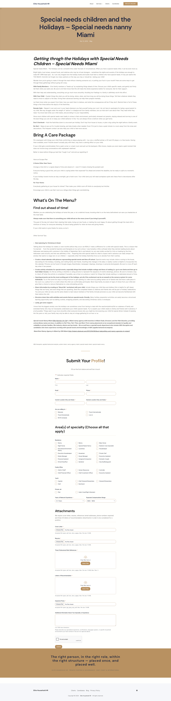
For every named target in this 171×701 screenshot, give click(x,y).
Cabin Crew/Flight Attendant (87, 492)
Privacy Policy (95, 690)
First (56, 385)
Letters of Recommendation (63, 575)
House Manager (83, 456)
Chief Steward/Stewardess (86, 481)
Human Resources (84, 470)
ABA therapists (37, 344)
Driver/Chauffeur (63, 462)
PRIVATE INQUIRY (130, 4)
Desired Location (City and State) (96, 400)
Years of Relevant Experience (64, 497)
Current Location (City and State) (65, 400)
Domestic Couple (104, 459)
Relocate (60, 412)
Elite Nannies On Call (60, 321)
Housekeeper (103, 448)
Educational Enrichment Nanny (65, 449)
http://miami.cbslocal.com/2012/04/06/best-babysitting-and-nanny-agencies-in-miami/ (99, 331)
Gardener (81, 462)
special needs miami (86, 344)
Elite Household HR (41, 4)
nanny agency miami (73, 344)
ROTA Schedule (62, 418)
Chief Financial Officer (64, 473)
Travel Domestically (63, 415)
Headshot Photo (60, 601)
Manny (80, 443)
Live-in (91, 415)
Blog (91, 41)
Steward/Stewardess (105, 481)
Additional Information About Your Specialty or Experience (72, 612)
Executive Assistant (105, 456)
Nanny (60, 443)
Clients (73, 690)
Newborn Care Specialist (106, 446)
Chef (59, 484)
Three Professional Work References (66, 550)
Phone (88, 390)
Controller (102, 470)
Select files (85, 563)
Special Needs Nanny (85, 446)
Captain (60, 481)
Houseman (82, 453)
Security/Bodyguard (105, 462)
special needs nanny (99, 344)
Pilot (59, 492)
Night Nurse (61, 446)
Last (87, 385)
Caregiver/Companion (85, 459)
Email (57, 390)
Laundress (82, 448)
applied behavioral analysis (50, 344)
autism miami (63, 344)
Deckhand (82, 484)
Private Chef (102, 453)
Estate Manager (62, 456)
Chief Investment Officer (86, 473)
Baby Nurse (102, 443)
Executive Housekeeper (65, 453)
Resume (58, 538)
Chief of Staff (62, 470)
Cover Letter (59, 526)
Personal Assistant (63, 459)
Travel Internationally (95, 412)
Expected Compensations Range (95, 497)
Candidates (81, 690)
